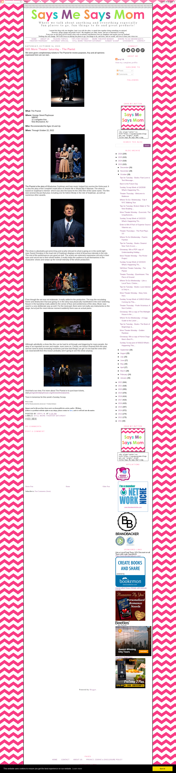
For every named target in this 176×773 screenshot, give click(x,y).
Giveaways (128, 41)
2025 (120, 157)
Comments (123, 74)
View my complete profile (126, 63)
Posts (120, 71)
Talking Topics (60, 39)
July (122, 357)
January (123, 378)
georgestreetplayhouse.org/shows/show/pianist (49, 393)
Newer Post (29, 486)
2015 (120, 407)
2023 (120, 164)
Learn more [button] (77, 769)
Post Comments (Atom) (43, 491)
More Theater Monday (103, 39)
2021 (120, 386)
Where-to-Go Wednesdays (130, 39)
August (123, 353)
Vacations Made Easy (124, 657)
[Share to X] (31, 419)
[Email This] (26, 419)
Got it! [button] (162, 769)
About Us (44, 39)
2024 (120, 161)
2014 (120, 410)
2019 (120, 393)
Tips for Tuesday (80, 39)
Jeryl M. (121, 59)
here (71, 410)
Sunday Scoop (112, 41)
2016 (120, 403)
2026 (120, 154)
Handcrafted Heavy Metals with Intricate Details (131, 589)
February (124, 374)
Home (34, 39)
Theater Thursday (39, 41)
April (122, 367)
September (124, 350)
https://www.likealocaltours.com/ (128, 556)
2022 (120, 382)
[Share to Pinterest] (35, 419)
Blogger (93, 690)
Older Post (106, 486)
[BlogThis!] (29, 419)
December (124, 167)
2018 (120, 396)
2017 (120, 400)
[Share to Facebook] (33, 419)
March (123, 371)
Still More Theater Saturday (86, 41)
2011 (120, 421)
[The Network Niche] (133, 511)
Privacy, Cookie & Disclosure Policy (104, 760)
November (124, 171)
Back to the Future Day (129, 184)
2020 (120, 389)
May (122, 364)
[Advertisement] (88, 706)
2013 (120, 414)
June (122, 360)
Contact (141, 41)
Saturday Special (60, 41)
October (123, 174)
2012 (120, 417)
